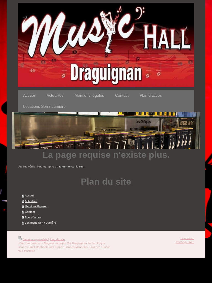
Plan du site (57, 239)
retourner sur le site (71, 166)
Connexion (187, 238)
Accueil (29, 195)
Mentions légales (35, 206)
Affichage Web (185, 241)
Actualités (31, 201)
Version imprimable (35, 239)
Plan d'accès (33, 217)
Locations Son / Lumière (40, 222)
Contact (30, 211)
